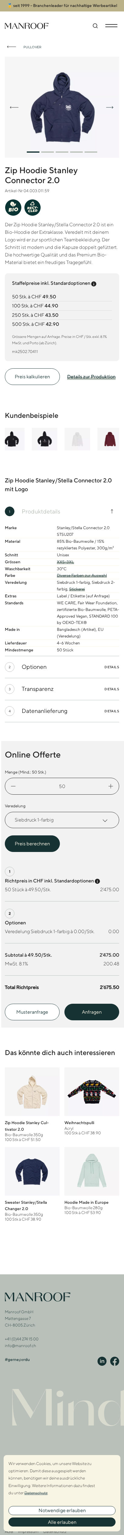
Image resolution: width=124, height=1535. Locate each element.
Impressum (28, 1531)
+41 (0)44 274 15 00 (22, 1338)
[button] (33, 152)
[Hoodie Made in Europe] (91, 1181)
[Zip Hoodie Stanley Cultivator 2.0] (32, 1104)
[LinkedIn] (102, 1361)
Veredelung (15, 805)
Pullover (32, 47)
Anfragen (92, 1012)
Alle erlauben (62, 1522)
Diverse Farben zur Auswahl (82, 575)
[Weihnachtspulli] (91, 1101)
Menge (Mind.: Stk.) (25, 772)
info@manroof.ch (20, 1345)
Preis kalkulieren (32, 377)
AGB (9, 1531)
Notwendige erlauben (62, 1510)
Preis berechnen (32, 844)
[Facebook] (114, 1361)
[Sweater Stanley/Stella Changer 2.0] (32, 1184)
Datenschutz (55, 1531)
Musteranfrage (32, 1012)
